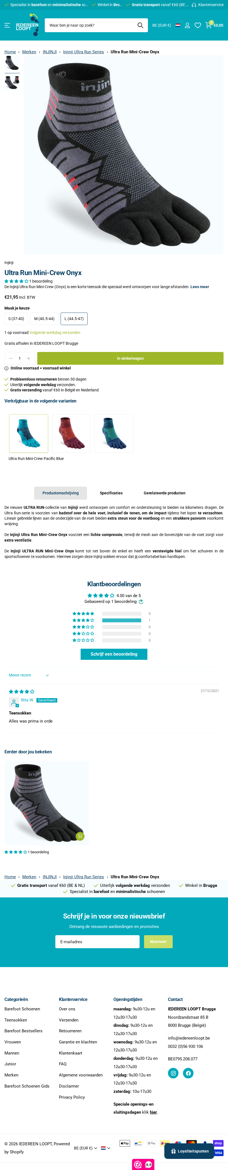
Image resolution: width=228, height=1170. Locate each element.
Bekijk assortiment (7, 25)
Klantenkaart (70, 1053)
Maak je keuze (17, 308)
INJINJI (50, 51)
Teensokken (15, 1020)
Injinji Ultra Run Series (83, 51)
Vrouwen (12, 1042)
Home (10, 51)
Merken (29, 51)
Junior (10, 1064)
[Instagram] (173, 1073)
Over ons (67, 1009)
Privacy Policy (72, 1097)
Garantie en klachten (78, 1042)
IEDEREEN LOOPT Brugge (56, 343)
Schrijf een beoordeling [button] (114, 654)
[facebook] (188, 1073)
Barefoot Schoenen (22, 1009)
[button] (16, 281)
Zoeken (140, 25)
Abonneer (158, 941)
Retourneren (70, 1030)
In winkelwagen (130, 358)
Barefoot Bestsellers (23, 1030)
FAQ (62, 1064)
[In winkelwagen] (80, 836)
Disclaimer (69, 1086)
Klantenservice (73, 999)
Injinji (8, 262)
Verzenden (68, 1020)
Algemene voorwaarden (81, 1075)
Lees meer (199, 287)
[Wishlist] (197, 25)
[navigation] (12, 63)
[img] (21, 691)
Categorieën (16, 999)
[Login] (187, 25)
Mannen (11, 1053)
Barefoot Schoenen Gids (26, 1086)
